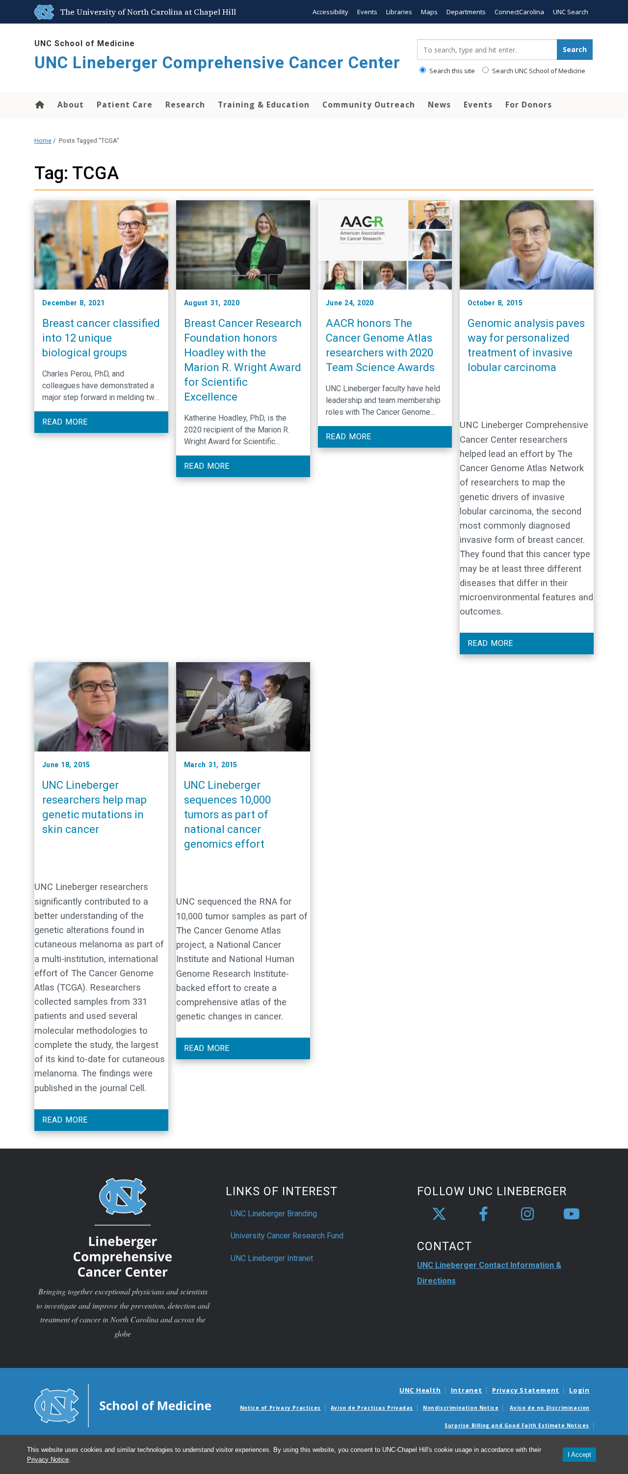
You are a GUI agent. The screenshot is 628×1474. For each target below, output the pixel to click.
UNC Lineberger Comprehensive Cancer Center (217, 62)
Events (367, 11)
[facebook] (483, 1214)
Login (579, 1390)
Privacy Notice (48, 1459)
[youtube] (571, 1214)
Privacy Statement (525, 1390)
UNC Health (420, 1390)
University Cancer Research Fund (287, 1235)
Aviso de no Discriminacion (550, 1407)
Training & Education (264, 104)
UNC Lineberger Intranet (272, 1258)
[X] (439, 1214)
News (439, 104)
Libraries (399, 11)
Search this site (451, 70)
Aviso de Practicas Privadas (372, 1407)
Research (185, 104)
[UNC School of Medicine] (122, 1405)
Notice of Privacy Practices (280, 1407)
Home (39, 104)
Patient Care (125, 104)
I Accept (579, 1454)
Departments (466, 11)
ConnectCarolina (519, 11)
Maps (429, 11)
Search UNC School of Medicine (538, 70)
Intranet (466, 1390)
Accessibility (330, 11)
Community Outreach (368, 104)
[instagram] (527, 1214)
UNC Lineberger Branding (274, 1213)
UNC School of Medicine (84, 43)
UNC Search (570, 11)
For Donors (528, 104)
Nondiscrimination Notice (460, 1407)
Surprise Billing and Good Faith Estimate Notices (517, 1425)
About (70, 104)
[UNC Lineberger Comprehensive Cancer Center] (123, 1227)
